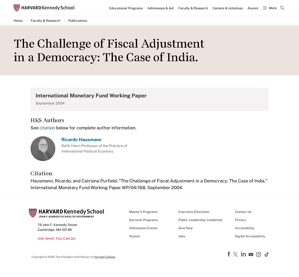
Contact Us (243, 212)
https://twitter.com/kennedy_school (236, 254)
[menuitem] (126, 10)
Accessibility (244, 228)
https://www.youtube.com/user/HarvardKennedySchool (251, 254)
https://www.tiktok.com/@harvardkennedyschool (267, 254)
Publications (77, 21)
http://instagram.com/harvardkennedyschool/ (259, 255)
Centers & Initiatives (228, 8)
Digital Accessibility (250, 236)
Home (18, 21)
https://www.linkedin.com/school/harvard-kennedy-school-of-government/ (244, 254)
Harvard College (104, 256)
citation (47, 127)
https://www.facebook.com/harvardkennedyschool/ (229, 254)
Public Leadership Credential (200, 220)
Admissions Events (143, 228)
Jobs (181, 236)
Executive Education (193, 212)
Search (282, 8)
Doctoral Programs (143, 220)
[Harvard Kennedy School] (45, 8)
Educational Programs (126, 8)
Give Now (185, 228)
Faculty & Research (193, 8)
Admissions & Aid (160, 8)
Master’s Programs (143, 212)
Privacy (240, 220)
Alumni (253, 8)
